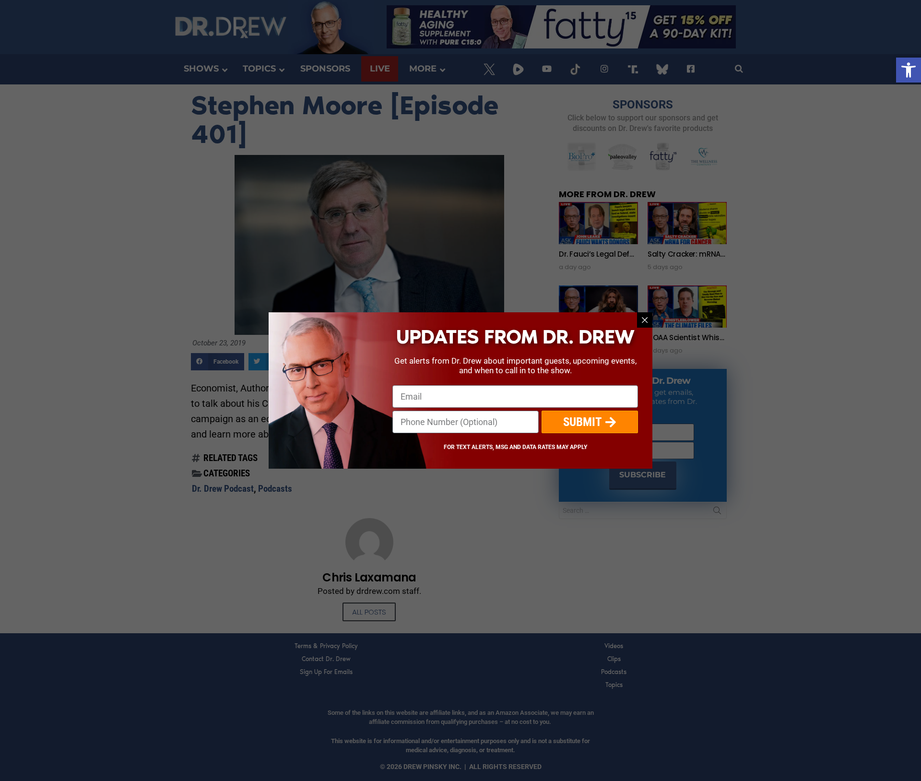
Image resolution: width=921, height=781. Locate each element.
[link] (908, 70)
